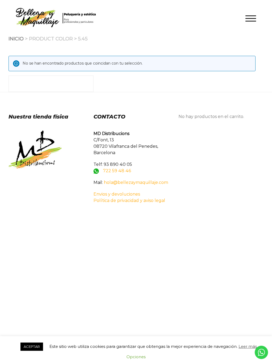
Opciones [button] (136, 356)
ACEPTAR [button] (32, 346)
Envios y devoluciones (117, 194)
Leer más (248, 346)
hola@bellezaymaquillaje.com (136, 182)
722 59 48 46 (117, 170)
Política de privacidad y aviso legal (129, 200)
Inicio (16, 39)
